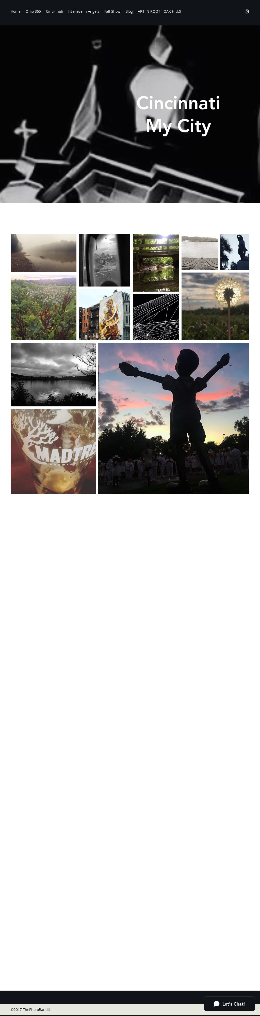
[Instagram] (246, 11)
